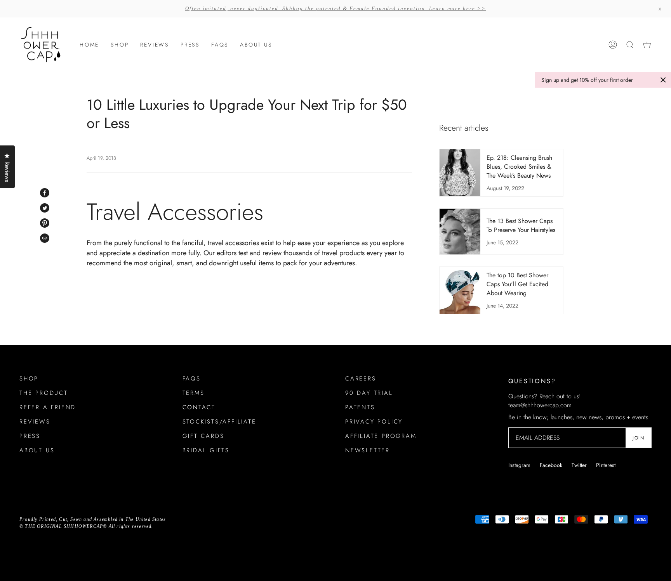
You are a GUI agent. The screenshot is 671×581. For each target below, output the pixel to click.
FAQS (192, 378)
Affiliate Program (381, 436)
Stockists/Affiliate (219, 421)
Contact (199, 407)
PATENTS (360, 407)
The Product (43, 393)
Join (638, 437)
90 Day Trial (369, 393)
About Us (36, 450)
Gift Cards (203, 436)
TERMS (194, 393)
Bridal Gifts (206, 450)
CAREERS (360, 378)
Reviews (34, 421)
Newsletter (367, 450)
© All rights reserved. (86, 526)
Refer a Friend (47, 407)
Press (29, 436)
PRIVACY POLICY (374, 421)
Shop (28, 378)
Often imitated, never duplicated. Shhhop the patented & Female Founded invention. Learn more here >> (335, 8)
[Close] (663, 80)
